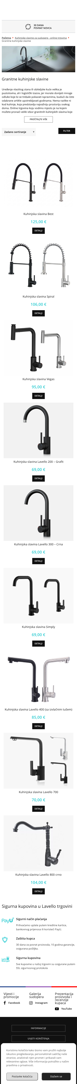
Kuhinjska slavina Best (38, 214)
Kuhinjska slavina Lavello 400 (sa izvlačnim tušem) (38, 709)
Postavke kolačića (22, 1076)
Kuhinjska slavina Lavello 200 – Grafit (38, 462)
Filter (66, 130)
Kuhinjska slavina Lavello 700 (38, 792)
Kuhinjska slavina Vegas (39, 379)
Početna (6, 37)
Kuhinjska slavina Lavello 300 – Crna (38, 544)
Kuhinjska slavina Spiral (38, 296)
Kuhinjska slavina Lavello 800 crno (38, 875)
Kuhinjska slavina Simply (38, 627)
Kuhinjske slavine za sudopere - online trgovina (41, 37)
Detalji (38, 230)
